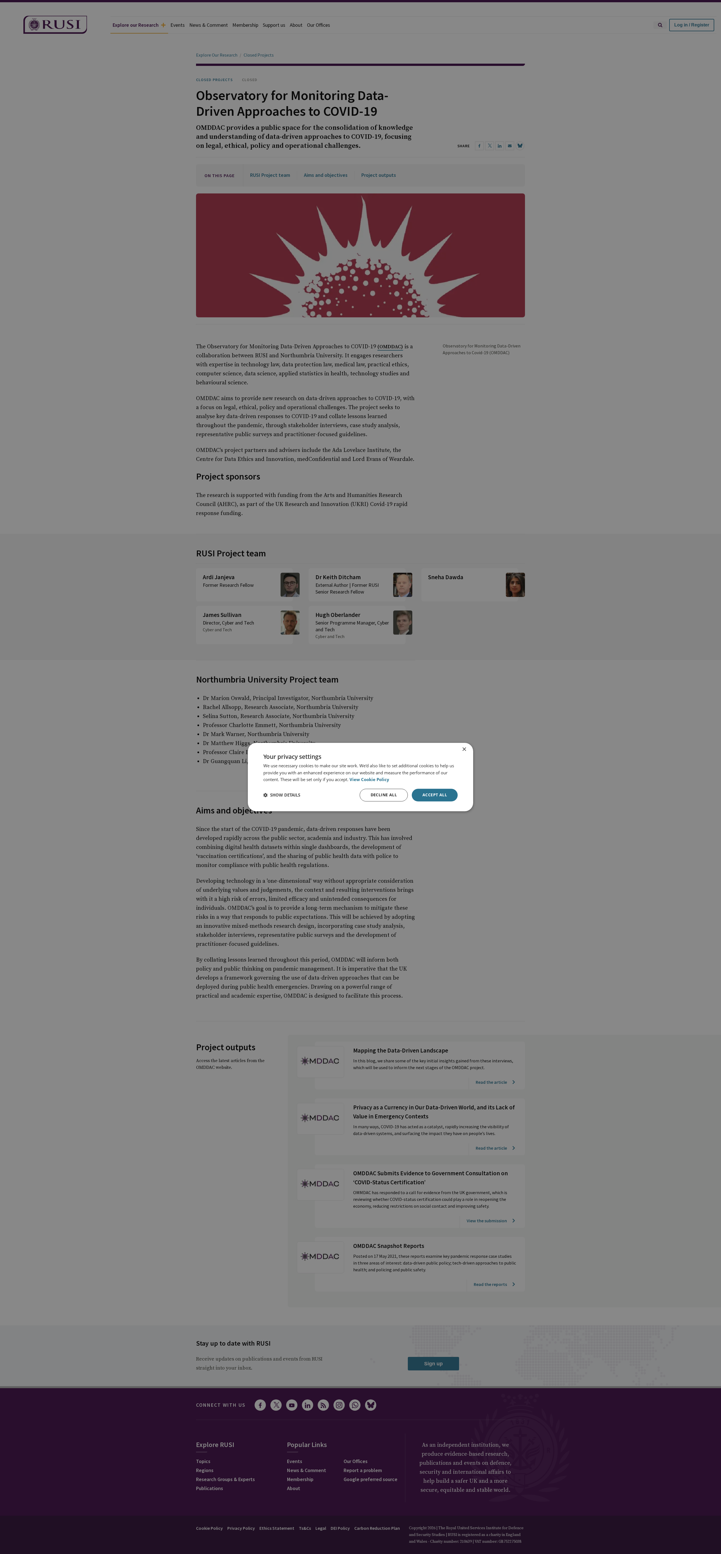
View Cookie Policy (369, 779)
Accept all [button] (434, 794)
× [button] (464, 749)
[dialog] (360, 777)
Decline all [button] (384, 794)
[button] (281, 795)
